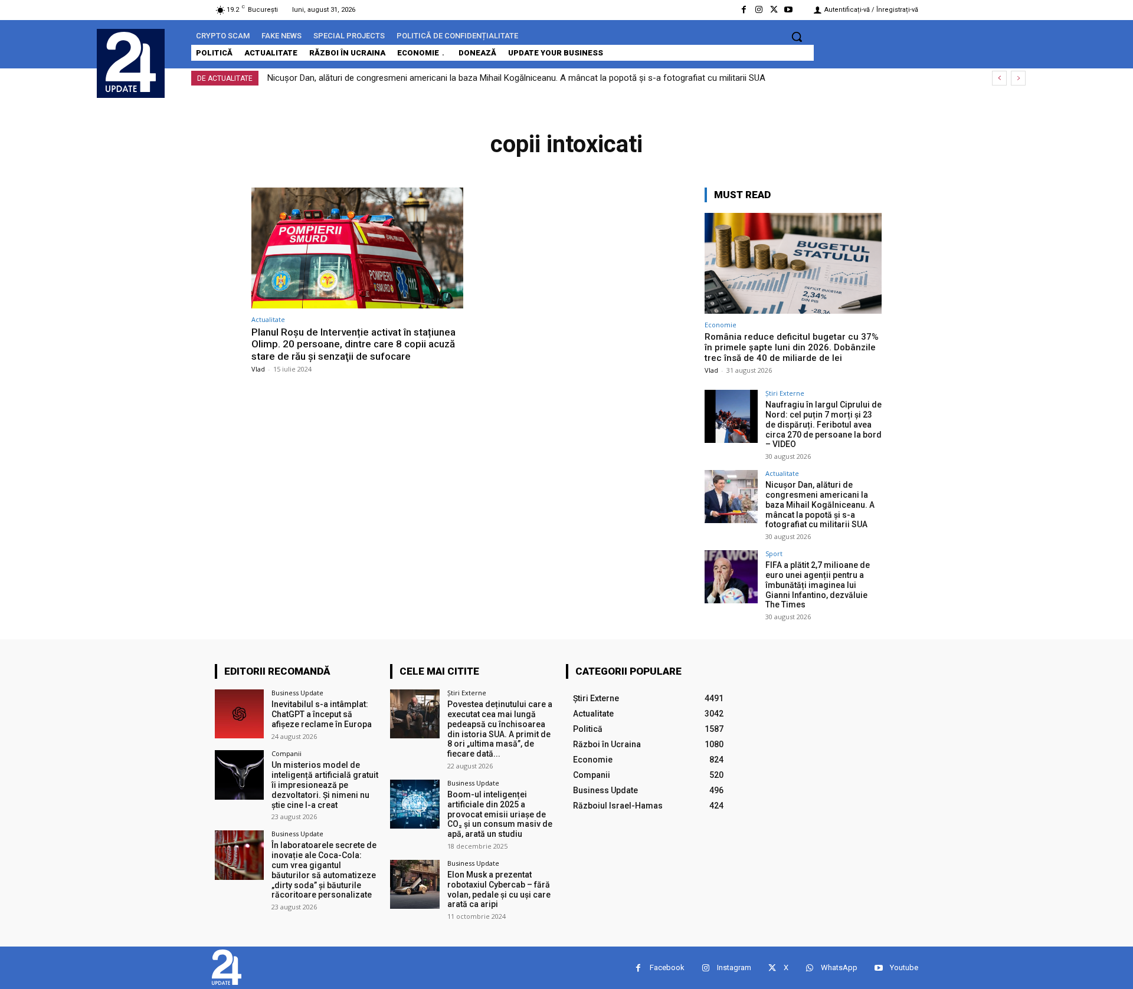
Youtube (904, 967)
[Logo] (131, 62)
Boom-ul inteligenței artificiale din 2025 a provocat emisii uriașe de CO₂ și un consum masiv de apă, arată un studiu (499, 814)
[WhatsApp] (809, 968)
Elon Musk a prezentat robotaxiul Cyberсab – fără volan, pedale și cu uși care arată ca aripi (499, 889)
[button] (797, 36)
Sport (773, 553)
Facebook (667, 967)
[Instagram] (758, 9)
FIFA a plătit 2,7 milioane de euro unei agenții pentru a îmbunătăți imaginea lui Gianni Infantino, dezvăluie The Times (817, 584)
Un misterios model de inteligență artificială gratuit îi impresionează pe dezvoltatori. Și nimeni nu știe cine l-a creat (324, 784)
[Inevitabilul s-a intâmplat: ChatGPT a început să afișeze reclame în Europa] (239, 713)
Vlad (258, 368)
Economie (720, 324)
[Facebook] (743, 9)
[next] (1018, 78)
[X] (774, 9)
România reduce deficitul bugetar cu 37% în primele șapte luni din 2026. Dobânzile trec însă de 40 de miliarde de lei (792, 347)
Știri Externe (784, 393)
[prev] (999, 78)
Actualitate (268, 319)
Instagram (734, 967)
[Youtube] (788, 9)
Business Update (297, 692)
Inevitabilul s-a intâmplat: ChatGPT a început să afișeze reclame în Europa (321, 714)
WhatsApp (839, 967)
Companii (286, 753)
